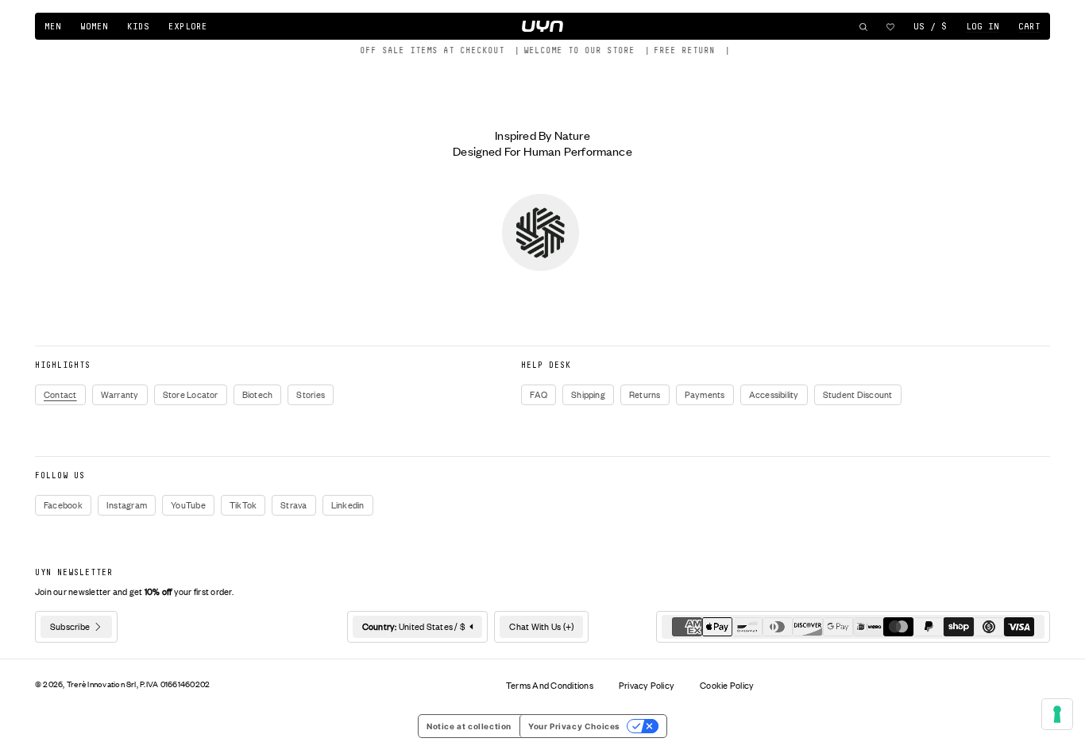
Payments (705, 394)
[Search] (863, 27)
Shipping (588, 394)
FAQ (538, 394)
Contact (60, 394)
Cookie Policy (727, 685)
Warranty (120, 394)
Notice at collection (469, 726)
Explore (187, 26)
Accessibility (774, 394)
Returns (645, 394)
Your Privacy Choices (574, 726)
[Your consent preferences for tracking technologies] (1057, 714)
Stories (310, 394)
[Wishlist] (890, 27)
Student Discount (858, 394)
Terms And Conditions (549, 685)
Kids (138, 26)
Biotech (257, 394)
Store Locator (190, 394)
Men (52, 26)
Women (94, 26)
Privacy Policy (646, 685)
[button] (1029, 27)
